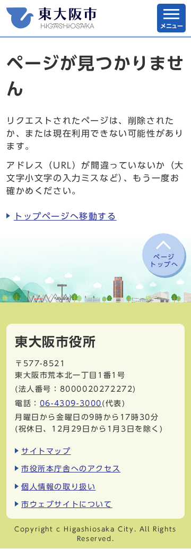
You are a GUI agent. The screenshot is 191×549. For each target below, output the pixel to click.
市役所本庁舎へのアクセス (70, 468)
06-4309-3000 (71, 403)
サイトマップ (46, 451)
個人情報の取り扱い (58, 487)
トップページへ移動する (65, 216)
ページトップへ (164, 260)
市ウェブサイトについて (66, 504)
